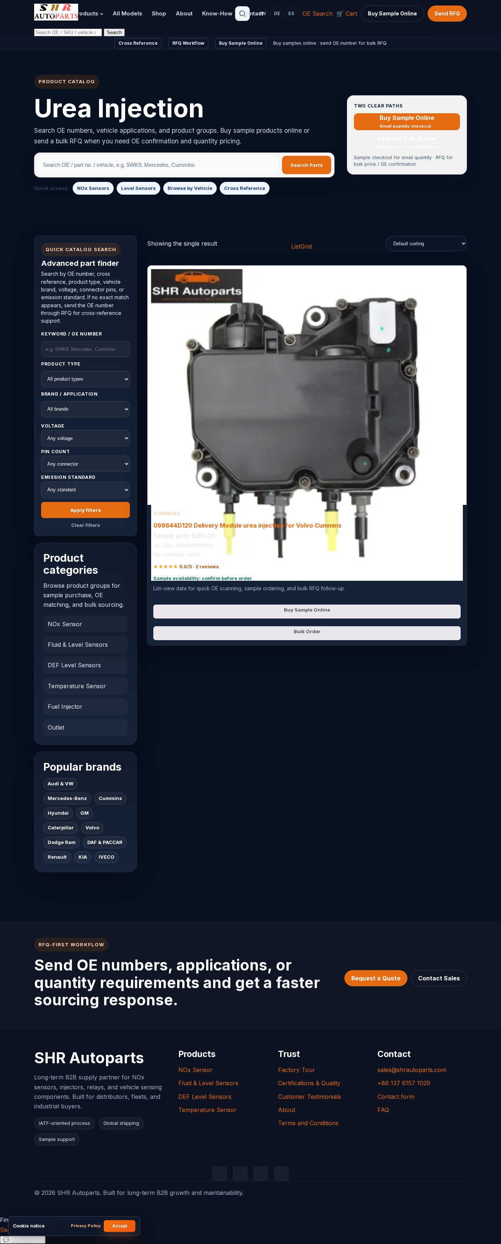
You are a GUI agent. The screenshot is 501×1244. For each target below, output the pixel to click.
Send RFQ (447, 13)
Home (55, 13)
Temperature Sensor (77, 686)
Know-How (217, 13)
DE (277, 13)
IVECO (106, 857)
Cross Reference (138, 43)
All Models (127, 13)
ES (291, 13)
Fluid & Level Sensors (78, 644)
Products (85, 13)
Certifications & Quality (309, 1083)
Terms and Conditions (308, 1123)
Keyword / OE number (71, 334)
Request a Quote (376, 978)
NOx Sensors (93, 188)
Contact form (395, 1096)
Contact (252, 13)
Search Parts (306, 165)
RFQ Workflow (188, 43)
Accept (119, 1226)
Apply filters (85, 510)
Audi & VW (60, 784)
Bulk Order (307, 631)
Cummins (110, 798)
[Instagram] (281, 1173)
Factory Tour (296, 1070)
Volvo (92, 828)
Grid (306, 246)
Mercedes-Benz (67, 798)
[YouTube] (240, 1173)
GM (84, 813)
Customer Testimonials (309, 1096)
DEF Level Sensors (74, 665)
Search (114, 32)
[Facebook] (260, 1173)
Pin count (55, 451)
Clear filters (85, 525)
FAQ (383, 1109)
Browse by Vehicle (190, 188)
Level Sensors (138, 188)
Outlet (56, 727)
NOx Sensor (65, 624)
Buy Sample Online (392, 13)
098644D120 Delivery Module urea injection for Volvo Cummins (247, 525)
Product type (61, 364)
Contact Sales (439, 978)
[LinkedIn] (219, 1173)
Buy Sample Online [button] (307, 610)
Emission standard (68, 477)
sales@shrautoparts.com (411, 1070)
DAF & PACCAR (104, 842)
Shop (159, 13)
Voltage (53, 426)
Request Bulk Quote (406, 141)
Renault (57, 857)
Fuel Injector (65, 706)
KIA (82, 857)
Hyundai (58, 813)
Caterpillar (61, 828)
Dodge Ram (62, 842)
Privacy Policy (86, 1225)
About (184, 13)
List (295, 246)
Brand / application (69, 394)
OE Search (318, 13)
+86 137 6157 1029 (403, 1083)
